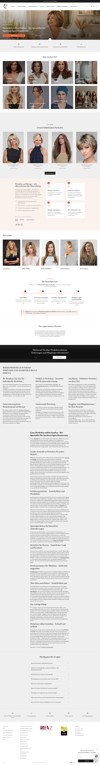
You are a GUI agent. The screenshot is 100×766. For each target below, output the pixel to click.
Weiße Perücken (24, 741)
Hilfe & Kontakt (73, 6)
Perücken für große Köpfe (26, 726)
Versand (46, 46)
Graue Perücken (24, 743)
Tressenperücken (24, 746)
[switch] (96, 761)
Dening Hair (23, 758)
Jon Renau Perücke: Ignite (38, 165)
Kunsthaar (55, 384)
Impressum (5, 726)
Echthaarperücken (21, 6)
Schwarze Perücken (24, 739)
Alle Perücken (14, 35)
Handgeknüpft (23, 755)
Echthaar (50, 384)
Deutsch (86, 6)
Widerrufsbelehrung (7, 732)
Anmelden (87, 760)
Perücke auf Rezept (50, 715)
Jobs (4, 739)
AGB (4, 728)
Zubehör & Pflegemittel (62, 6)
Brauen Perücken (24, 735)
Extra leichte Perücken (25, 730)
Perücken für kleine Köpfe (26, 728)
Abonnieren (59, 357)
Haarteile (42, 6)
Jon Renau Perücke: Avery (62, 165)
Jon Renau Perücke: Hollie (13, 165)
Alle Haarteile (38, 35)
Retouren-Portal (6, 737)
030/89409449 (65, 46)
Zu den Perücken (50, 173)
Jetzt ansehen (9, 81)
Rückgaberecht (83, 46)
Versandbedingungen (8, 735)
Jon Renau (77, 384)
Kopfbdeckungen (51, 6)
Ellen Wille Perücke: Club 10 (86, 165)
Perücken (13, 6)
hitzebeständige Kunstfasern (42, 386)
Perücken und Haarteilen (47, 647)
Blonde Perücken (24, 732)
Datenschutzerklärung (8, 730)
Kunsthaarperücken (33, 6)
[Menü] (98, 754)
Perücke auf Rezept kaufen (19, 46)
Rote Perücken (23, 737)
